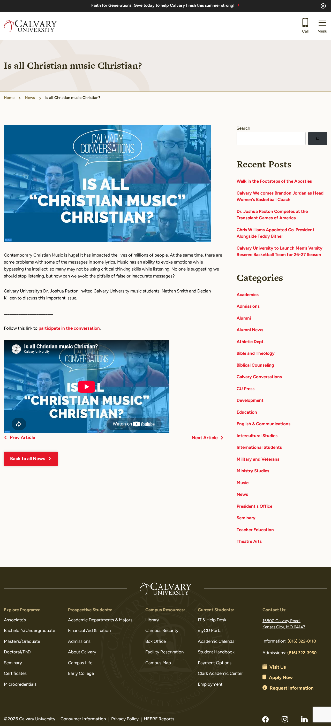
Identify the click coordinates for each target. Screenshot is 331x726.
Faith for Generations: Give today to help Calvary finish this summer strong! (163, 6)
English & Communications (263, 424)
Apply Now (281, 678)
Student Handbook (216, 652)
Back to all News (27, 459)
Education (247, 412)
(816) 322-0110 (302, 641)
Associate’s (15, 620)
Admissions (248, 306)
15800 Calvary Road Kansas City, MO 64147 (283, 624)
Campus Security (161, 631)
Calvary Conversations (259, 377)
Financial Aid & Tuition (89, 631)
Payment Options (214, 663)
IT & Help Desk (212, 620)
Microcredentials (20, 684)
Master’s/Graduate (22, 641)
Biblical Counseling (255, 365)
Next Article (205, 438)
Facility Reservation (164, 652)
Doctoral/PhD (17, 652)
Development (250, 400)
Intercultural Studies (257, 436)
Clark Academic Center (220, 673)
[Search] (317, 138)
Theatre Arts (249, 541)
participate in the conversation (69, 328)
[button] (322, 26)
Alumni (244, 318)
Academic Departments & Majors (100, 620)
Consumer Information (83, 719)
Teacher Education (255, 530)
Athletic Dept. (251, 342)
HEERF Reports (159, 719)
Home (9, 98)
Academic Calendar (217, 641)
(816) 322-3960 (302, 653)
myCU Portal (210, 631)
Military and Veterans (258, 459)
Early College (81, 673)
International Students (259, 447)
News (30, 98)
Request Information (291, 688)
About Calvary (82, 652)
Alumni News (250, 330)
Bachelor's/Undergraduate (29, 631)
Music (243, 483)
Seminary (246, 518)
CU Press (245, 389)
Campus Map (158, 663)
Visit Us (277, 667)
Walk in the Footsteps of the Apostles (274, 181)
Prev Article (22, 438)
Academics (248, 295)
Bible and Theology (256, 353)
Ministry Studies (253, 471)
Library (152, 620)
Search (243, 128)
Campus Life (80, 663)
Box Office (155, 641)
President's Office (254, 506)
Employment (210, 684)
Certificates (15, 673)
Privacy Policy (125, 719)
